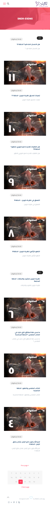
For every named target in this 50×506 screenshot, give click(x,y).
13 (16, 477)
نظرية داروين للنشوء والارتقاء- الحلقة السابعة (26, 280)
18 (20, 481)
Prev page (24, 465)
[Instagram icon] (9, 502)
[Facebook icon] (16, 502)
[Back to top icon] (8, 497)
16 (29, 481)
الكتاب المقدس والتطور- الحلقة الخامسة (28, 389)
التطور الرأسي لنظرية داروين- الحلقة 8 (26, 251)
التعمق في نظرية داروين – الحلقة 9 (27, 200)
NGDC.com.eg (40, 498)
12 (20, 477)
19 (16, 481)
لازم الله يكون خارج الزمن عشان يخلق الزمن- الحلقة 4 (26, 443)
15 (34, 481)
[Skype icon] (19, 502)
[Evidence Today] (41, 4)
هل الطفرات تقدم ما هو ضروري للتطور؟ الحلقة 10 (25, 148)
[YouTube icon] (11, 502)
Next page (25, 487)
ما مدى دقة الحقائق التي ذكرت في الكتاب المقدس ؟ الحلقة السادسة (27, 333)
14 (11, 477)
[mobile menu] (4, 4)
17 (25, 481)
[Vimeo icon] (14, 502)
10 (29, 477)
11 (25, 477)
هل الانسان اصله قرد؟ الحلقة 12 (28, 44)
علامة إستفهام (16, 39)
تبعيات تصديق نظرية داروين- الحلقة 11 (25, 95)
